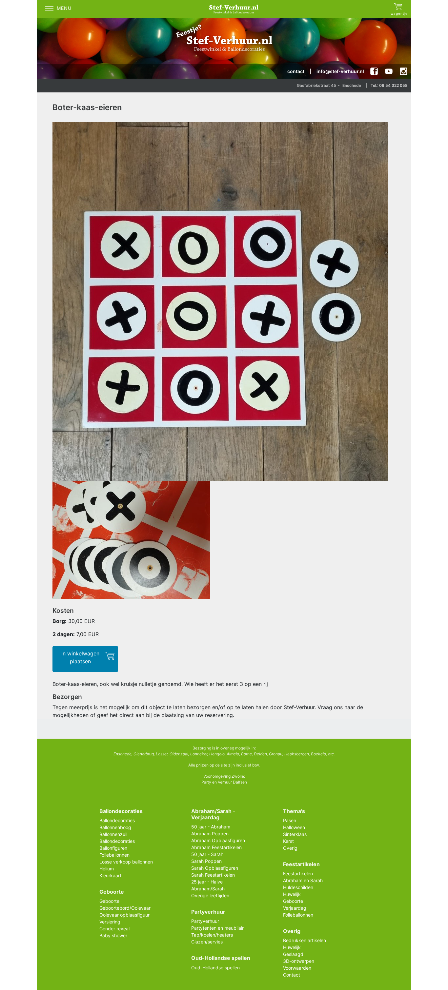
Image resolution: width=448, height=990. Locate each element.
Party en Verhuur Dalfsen (224, 782)
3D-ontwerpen (298, 961)
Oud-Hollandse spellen (215, 967)
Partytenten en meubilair (217, 928)
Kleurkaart (110, 875)
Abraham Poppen (210, 833)
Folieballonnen (114, 855)
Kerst (288, 841)
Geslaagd (293, 954)
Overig (290, 848)
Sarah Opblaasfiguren (214, 868)
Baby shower (113, 935)
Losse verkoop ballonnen (126, 861)
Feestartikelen (298, 873)
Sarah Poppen (206, 861)
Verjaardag (294, 908)
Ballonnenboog (115, 827)
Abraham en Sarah (303, 880)
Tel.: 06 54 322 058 (389, 85)
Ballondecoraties (117, 820)
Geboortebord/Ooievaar (125, 908)
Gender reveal (114, 928)
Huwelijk (292, 894)
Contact (291, 975)
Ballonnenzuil (113, 834)
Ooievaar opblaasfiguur (124, 915)
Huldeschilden (298, 887)
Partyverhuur (205, 921)
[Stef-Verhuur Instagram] (403, 71)
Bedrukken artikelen (304, 940)
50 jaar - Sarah (207, 854)
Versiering (109, 921)
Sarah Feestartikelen (213, 875)
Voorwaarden (297, 968)
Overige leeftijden (210, 895)
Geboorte (109, 901)
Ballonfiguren (113, 848)
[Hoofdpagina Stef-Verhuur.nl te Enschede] (235, 9)
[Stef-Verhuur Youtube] (388, 71)
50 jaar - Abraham (210, 826)
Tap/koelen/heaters (212, 935)
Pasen (289, 820)
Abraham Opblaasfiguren (218, 840)
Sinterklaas (295, 834)
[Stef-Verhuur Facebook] (374, 71)
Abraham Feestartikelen (216, 847)
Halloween (294, 827)
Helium (106, 868)
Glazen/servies (207, 941)
